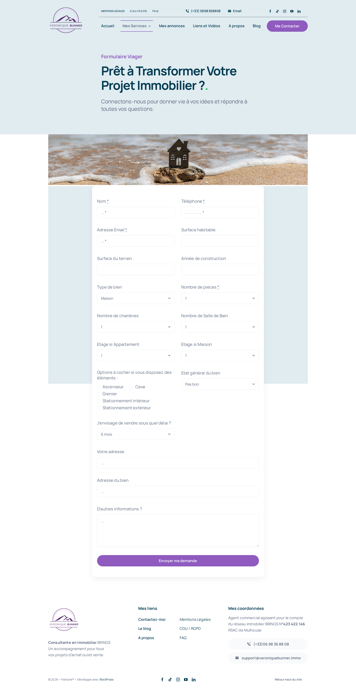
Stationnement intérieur (126, 400)
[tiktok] (277, 11)
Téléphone (193, 201)
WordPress (106, 679)
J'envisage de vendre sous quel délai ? (134, 423)
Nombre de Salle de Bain (204, 315)
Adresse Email (112, 230)
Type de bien (109, 287)
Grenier (110, 393)
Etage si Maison (196, 344)
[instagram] (284, 11)
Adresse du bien (113, 480)
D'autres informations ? (119, 509)
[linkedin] (299, 11)
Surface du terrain (114, 258)
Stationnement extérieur (127, 407)
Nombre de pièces (200, 287)
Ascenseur (113, 386)
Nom (103, 201)
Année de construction (203, 258)
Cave (140, 386)
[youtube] (291, 11)
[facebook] (270, 11)
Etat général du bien (200, 373)
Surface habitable (198, 230)
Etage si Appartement (118, 344)
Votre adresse (110, 451)
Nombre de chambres (118, 315)
